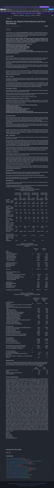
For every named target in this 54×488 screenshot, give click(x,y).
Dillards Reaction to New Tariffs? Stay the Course (16, 470)
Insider (21, 11)
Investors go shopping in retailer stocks (15, 473)
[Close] (52, 6)
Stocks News (27, 15)
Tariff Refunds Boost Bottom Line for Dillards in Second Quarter (19, 462)
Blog (22, 483)
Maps (8, 11)
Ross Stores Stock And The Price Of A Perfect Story (17, 472)
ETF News (33, 15)
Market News (16, 15)
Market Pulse (21, 15)
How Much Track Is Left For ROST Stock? (15, 458)
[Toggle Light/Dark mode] (42, 9)
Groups (17, 11)
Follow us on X (31, 483)
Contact (20, 483)
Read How (38, 13)
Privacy (27, 483)
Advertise (13, 483)
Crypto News (38, 15)
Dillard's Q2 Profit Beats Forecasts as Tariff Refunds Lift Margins (19, 463)
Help (52, 11)
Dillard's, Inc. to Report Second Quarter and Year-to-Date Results (19, 469)
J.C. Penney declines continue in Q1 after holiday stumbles (18, 474)
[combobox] (23, 9)
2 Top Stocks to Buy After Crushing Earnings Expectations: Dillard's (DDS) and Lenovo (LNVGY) (23, 461)
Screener (5, 11)
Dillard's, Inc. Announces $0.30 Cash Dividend (16, 459)
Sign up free (51, 9)
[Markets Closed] (43, 11)
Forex (27, 11)
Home (2, 11)
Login (46, 9)
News (14, 11)
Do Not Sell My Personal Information (40, 483)
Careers (16, 483)
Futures (24, 11)
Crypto (30, 11)
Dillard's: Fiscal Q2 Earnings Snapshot (15, 466)
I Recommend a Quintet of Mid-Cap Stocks (15, 476)
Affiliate (9, 483)
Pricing (49, 11)
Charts (11, 11)
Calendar (37, 11)
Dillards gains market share (13, 465)
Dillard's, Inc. (9, 26)
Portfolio (33, 11)
